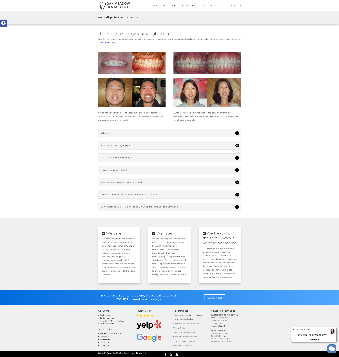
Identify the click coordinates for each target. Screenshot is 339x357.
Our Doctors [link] (187, 5)
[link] (3, 23)
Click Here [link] (214, 297)
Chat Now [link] (314, 339)
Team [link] (201, 5)
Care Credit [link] (180, 328)
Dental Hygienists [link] (107, 318)
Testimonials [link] (105, 340)
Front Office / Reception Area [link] (112, 321)
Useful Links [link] (105, 342)
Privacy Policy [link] (141, 353)
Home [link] (154, 5)
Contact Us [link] (234, 5)
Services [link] (216, 5)
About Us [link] (167, 5)
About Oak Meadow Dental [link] (111, 334)
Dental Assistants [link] (107, 324)
